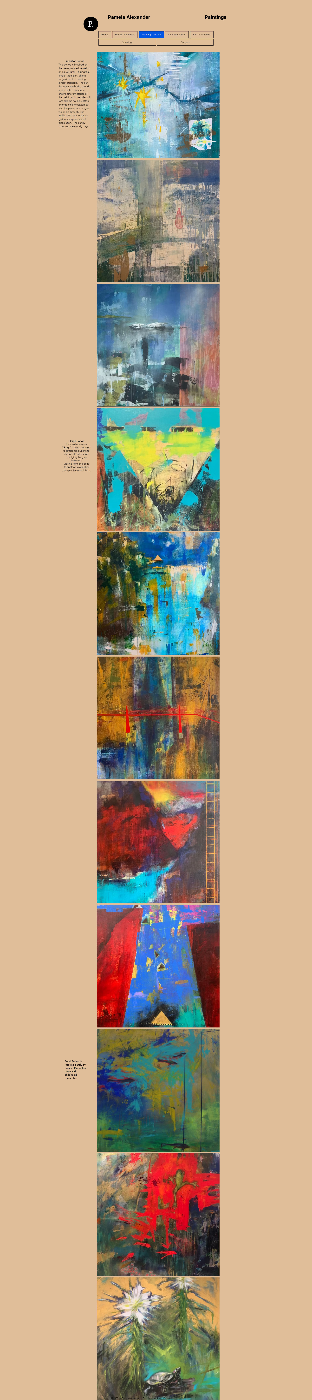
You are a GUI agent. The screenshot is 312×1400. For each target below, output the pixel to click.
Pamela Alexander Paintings (168, 19)
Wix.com (167, 1398)
